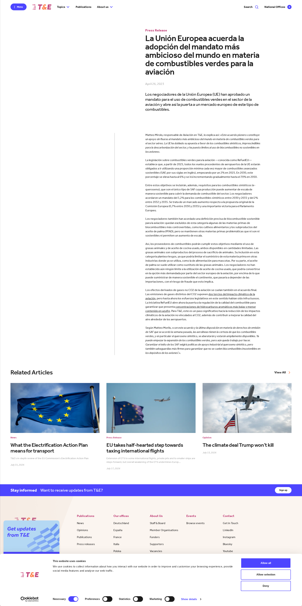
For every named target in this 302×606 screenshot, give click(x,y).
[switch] (107, 599)
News (80, 523)
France (117, 537)
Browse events (195, 523)
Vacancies (156, 551)
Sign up (283, 490)
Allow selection (265, 574)
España (117, 530)
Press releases (86, 544)
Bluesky (227, 544)
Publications (83, 7)
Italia (116, 544)
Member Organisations (164, 530)
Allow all (266, 562)
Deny (266, 585)
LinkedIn (228, 530)
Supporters (157, 544)
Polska (117, 551)
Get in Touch (230, 523)
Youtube (228, 551)
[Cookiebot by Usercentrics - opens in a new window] (29, 599)
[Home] (41, 7)
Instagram (229, 537)
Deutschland (121, 523)
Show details (189, 599)
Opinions (82, 530)
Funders (155, 537)
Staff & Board (157, 523)
